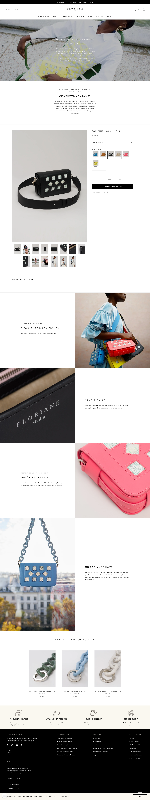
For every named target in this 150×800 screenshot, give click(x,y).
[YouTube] (17, 745)
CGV (131, 758)
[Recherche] (139, 9)
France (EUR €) (11, 9)
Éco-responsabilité (62, 16)
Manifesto (96, 745)
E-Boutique (43, 16)
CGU (138, 758)
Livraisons (132, 748)
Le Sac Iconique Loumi (65, 751)
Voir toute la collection (65, 738)
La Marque (96, 738)
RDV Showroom (95, 16)
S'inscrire (14, 784)
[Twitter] (104, 192)
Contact (80, 16)
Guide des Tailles (135, 745)
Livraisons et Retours (22, 279)
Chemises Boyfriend (64, 745)
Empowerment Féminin (100, 751)
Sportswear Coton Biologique (67, 748)
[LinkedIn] (21, 745)
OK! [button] (140, 796)
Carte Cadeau (134, 741)
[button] (95, 155)
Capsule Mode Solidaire (65, 741)
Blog (109, 16)
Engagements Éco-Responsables (103, 748)
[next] (143, 670)
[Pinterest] (107, 192)
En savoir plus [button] (64, 796)
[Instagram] (12, 745)
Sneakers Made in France (66, 755)
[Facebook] (101, 192)
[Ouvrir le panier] (144, 9)
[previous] (6, 670)
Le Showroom (97, 741)
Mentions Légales (135, 755)
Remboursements (135, 751)
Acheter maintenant (112, 186)
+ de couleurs (97, 149)
